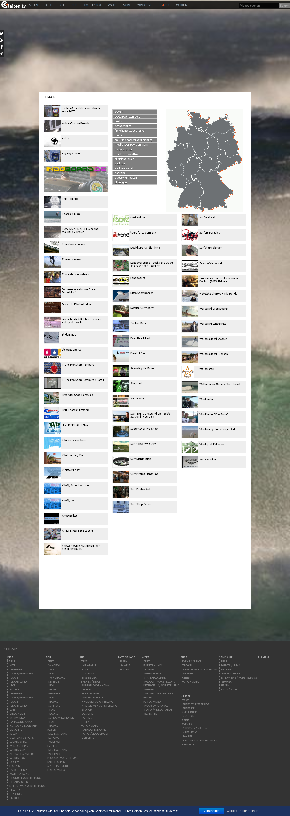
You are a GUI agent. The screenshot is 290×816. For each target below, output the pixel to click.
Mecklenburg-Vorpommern (131, 144)
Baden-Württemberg (127, 116)
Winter (181, 5)
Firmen (164, 5)
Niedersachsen (124, 149)
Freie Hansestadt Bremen (130, 130)
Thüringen (121, 182)
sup (74, 5)
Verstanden (212, 810)
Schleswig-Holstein (126, 177)
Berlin (118, 121)
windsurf (144, 5)
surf (127, 5)
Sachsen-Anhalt (124, 168)
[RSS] (2, 40)
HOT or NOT (92, 5)
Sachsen (120, 163)
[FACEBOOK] (2, 47)
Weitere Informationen (242, 810)
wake (112, 5)
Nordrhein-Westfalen (127, 154)
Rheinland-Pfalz (124, 158)
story (34, 5)
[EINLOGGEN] (2, 53)
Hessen (119, 135)
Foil (62, 5)
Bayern (119, 111)
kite (48, 5)
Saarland (120, 172)
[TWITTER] (2, 33)
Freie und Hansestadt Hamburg (133, 139)
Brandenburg (123, 125)
